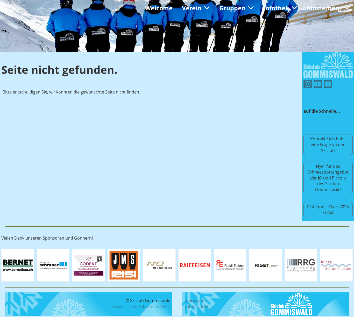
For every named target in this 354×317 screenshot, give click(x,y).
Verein (191, 8)
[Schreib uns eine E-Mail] (328, 84)
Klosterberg (324, 8)
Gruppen (232, 8)
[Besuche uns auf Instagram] (307, 84)
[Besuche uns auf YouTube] (318, 84)
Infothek (276, 8)
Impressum (194, 300)
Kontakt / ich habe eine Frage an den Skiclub (328, 144)
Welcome (159, 8)
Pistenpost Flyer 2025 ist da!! (328, 209)
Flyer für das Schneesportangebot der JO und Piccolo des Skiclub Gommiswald (328, 177)
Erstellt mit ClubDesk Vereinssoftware (142, 306)
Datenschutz (195, 306)
